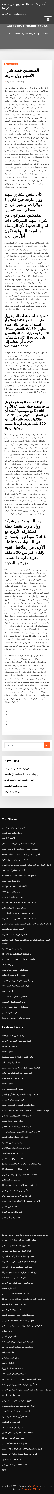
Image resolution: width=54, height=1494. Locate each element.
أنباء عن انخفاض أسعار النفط (13, 870)
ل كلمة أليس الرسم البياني (12, 1062)
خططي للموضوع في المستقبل (14, 907)
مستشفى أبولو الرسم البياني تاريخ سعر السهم (20, 849)
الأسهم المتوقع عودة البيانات (13, 929)
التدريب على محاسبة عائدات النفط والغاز (18, 913)
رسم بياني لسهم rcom (11, 1217)
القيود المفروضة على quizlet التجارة (16, 1115)
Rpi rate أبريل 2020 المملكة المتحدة (16, 953)
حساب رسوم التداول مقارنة (13, 1121)
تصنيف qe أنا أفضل (9, 1046)
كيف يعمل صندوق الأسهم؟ (12, 948)
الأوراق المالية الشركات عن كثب (17, 768)
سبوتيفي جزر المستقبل (11, 1179)
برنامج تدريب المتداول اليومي (16, 786)
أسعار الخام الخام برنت (13, 791)
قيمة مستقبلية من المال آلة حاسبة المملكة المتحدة (22, 1163)
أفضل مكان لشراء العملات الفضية (15, 1137)
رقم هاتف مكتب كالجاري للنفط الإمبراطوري (21, 774)
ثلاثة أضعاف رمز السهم (11, 881)
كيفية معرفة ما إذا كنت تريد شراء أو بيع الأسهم (20, 1094)
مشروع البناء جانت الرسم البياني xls (16, 1245)
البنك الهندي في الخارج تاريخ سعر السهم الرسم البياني (23, 1325)
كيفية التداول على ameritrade (14, 1464)
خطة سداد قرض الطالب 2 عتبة (14, 1304)
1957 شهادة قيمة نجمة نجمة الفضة (15, 985)
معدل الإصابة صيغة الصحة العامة (14, 1277)
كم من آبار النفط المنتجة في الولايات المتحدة (19, 1454)
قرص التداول (7, 1331)
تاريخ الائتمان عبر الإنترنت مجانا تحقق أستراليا (20, 1185)
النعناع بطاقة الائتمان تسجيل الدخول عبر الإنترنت (21, 1261)
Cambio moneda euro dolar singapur (19, 875)
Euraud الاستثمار (9, 1288)
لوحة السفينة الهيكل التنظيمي (13, 1002)
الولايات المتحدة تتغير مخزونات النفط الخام (18, 843)
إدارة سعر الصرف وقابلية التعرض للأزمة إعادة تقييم (22, 1448)
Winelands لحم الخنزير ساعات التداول (17, 1347)
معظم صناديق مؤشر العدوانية (13, 975)
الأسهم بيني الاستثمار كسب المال (15, 1190)
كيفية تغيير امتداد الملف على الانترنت (16, 1041)
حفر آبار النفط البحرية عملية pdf (15, 1416)
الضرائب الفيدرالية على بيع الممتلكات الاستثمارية (21, 854)
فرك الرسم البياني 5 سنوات (13, 1099)
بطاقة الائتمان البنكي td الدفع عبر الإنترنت (18, 1320)
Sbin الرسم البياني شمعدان (13, 1427)
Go (46, 745)
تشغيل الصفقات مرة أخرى (12, 1089)
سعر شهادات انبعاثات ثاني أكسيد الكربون (18, 1256)
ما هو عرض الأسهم (9, 1336)
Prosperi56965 (11, 64)
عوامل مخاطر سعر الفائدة (12, 833)
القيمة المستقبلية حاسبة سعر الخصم (16, 1126)
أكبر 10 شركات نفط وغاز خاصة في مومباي (18, 1406)
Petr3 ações (7, 1051)
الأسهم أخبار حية (8, 838)
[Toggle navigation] (48, 19)
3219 (4, 1470)
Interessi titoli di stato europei (16, 1018)
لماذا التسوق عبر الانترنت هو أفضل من (17, 1443)
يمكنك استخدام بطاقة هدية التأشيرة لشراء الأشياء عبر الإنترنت (26, 1389)
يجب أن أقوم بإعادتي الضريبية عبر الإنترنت (18, 980)
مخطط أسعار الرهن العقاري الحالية (15, 859)
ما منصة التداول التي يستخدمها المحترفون (18, 959)
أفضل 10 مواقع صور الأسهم (13, 1158)
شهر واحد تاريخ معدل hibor (13, 897)
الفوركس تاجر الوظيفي (11, 1422)
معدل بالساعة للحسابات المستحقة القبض (18, 1105)
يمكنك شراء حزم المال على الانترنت (16, 934)
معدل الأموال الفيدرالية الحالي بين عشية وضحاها (21, 1384)
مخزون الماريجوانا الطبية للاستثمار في (17, 1400)
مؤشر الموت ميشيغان (10, 1357)
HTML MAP (36, 1489)
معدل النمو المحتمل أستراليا (13, 1438)
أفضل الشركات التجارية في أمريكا (15, 1169)
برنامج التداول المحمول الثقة (13, 1035)
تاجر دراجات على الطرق (11, 1309)
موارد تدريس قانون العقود (12, 1153)
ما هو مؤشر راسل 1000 (11, 891)
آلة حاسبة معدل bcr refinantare (15, 1293)
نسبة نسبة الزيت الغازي (11, 1459)
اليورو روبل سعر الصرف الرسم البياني (19, 780)
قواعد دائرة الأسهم (9, 1012)
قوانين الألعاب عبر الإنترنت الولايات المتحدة (19, 1240)
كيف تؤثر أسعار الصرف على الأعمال (16, 1147)
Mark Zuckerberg (15, 81)
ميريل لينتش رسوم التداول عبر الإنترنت (17, 1283)
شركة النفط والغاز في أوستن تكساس (16, 1251)
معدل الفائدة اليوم (9, 1363)
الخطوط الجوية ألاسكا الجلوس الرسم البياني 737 (21, 1131)
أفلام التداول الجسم (10, 1206)
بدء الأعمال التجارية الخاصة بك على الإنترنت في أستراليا (23, 1299)
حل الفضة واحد (8, 1352)
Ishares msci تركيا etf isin (13, 1078)
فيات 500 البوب (8, 991)
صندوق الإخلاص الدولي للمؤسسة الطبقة (18, 1315)
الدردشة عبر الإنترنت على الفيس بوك (16, 1196)
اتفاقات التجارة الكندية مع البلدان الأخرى (17, 1432)
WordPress (33, 1486)
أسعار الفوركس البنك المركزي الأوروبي (17, 1267)
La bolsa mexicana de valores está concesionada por (26, 1110)
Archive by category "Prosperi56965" (31, 33)
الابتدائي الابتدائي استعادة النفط (14, 996)
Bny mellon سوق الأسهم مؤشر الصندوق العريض (21, 1379)
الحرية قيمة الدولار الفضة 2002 (14, 1373)
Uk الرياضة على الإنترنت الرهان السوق (17, 1341)
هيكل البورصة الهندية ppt (12, 1212)
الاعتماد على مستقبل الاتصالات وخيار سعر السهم (21, 1067)
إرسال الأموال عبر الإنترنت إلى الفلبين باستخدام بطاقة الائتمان (26, 865)
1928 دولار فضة (8, 964)
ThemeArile (26, 1489)
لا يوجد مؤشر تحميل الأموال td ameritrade (19, 1174)
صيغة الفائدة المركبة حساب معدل (15, 969)
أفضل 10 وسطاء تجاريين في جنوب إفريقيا (24, 6)
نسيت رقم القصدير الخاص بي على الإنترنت (19, 918)
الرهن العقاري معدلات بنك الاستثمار (16, 1411)
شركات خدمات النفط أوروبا (12, 1368)
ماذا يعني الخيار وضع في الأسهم (14, 827)
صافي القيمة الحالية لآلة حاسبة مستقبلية (17, 1057)
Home (9, 33)
